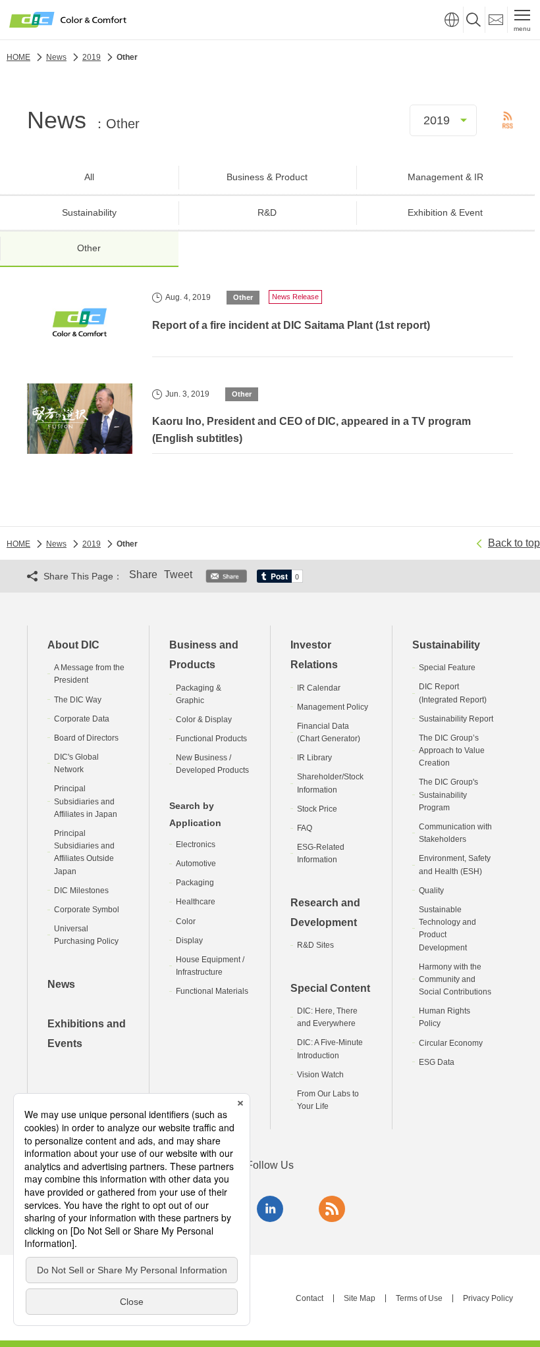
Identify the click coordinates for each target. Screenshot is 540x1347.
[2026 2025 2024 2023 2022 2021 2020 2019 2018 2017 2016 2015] (443, 120)
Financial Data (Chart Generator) (328, 732)
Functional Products (211, 738)
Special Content (330, 988)
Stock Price (317, 809)
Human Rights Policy (444, 1017)
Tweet (178, 574)
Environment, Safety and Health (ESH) (455, 864)
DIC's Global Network (76, 763)
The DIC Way (77, 699)
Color (186, 921)
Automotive (196, 863)
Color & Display (204, 719)
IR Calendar (318, 688)
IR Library (314, 757)
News (61, 984)
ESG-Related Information (320, 853)
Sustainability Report (456, 718)
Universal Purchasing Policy (86, 935)
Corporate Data (81, 718)
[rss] (332, 1209)
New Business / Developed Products (212, 764)
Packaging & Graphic (198, 694)
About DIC (73, 644)
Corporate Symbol (86, 909)
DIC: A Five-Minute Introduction (330, 1049)
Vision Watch (320, 1074)
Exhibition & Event (445, 212)
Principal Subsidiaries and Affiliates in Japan (85, 801)
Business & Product (267, 177)
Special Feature (447, 667)
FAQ (304, 828)
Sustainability (89, 212)
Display (189, 940)
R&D (267, 212)
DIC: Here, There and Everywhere (327, 1017)
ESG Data (436, 1062)
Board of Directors (86, 738)
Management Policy (332, 707)
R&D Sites (315, 945)
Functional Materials (212, 991)
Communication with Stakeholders (455, 833)
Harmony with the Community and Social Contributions (455, 979)
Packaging (195, 882)
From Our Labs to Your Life (328, 1100)
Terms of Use (419, 1298)
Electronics (195, 844)
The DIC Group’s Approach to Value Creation (452, 750)
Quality (431, 890)
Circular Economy (451, 1043)
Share (143, 574)
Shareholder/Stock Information (330, 783)
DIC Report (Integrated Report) (453, 693)
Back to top (514, 543)
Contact (309, 1298)
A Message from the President (89, 674)
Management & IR (445, 177)
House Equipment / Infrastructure (210, 966)
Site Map (359, 1298)
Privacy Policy (488, 1298)
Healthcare (195, 901)
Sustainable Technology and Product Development (447, 928)
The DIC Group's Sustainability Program (448, 794)
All (89, 177)
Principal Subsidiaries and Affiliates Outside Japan (84, 852)
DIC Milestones (81, 890)
